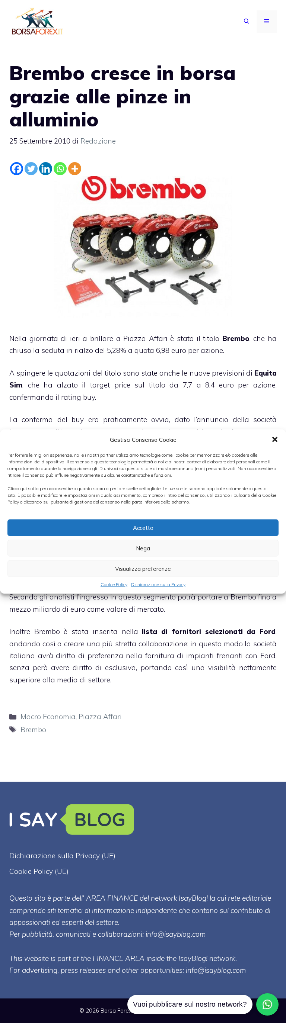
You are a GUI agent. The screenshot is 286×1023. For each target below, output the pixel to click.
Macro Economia (48, 716)
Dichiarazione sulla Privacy (158, 584)
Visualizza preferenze (143, 568)
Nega (143, 547)
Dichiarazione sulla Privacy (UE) (62, 855)
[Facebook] (16, 168)
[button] (275, 439)
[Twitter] (31, 168)
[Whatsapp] (60, 168)
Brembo (33, 729)
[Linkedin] (45, 168)
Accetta (143, 527)
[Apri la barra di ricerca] (246, 21)
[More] (74, 168)
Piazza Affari (100, 716)
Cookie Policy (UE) (39, 871)
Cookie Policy (114, 584)
